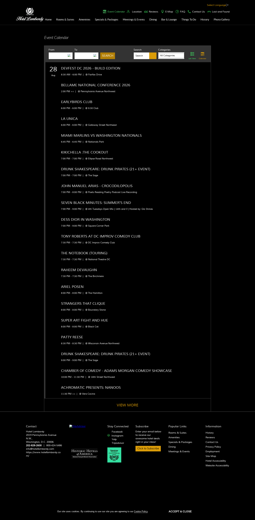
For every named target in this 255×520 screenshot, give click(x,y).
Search (138, 49)
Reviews (153, 11)
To (75, 49)
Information (213, 426)
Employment (213, 451)
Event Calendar (116, 11)
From (51, 49)
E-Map (169, 11)
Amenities (84, 19)
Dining (153, 19)
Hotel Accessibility (216, 460)
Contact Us (198, 11)
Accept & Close (180, 511)
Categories (164, 49)
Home (48, 19)
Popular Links (177, 426)
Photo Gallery (222, 19)
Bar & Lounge (169, 19)
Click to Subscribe (148, 448)
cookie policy (141, 511)
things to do (188, 19)
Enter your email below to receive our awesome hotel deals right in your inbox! (148, 437)
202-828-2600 (34, 445)
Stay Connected (118, 426)
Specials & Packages (106, 19)
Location (137, 11)
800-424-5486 (54, 445)
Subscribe (141, 426)
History (205, 19)
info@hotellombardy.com (40, 449)
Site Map (211, 456)
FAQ (182, 11)
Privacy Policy (213, 446)
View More (127, 405)
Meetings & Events (134, 19)
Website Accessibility (217, 465)
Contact (31, 426)
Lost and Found (221, 11)
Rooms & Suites (65, 19)
